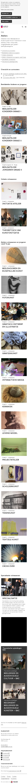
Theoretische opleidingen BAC (10, 61)
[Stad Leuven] (14, 782)
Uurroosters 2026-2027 (9, 77)
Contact (3, 776)
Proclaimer (14, 778)
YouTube (6, 757)
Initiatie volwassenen (7, 55)
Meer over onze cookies (7, 9)
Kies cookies (5, 21)
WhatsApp (6, 759)
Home (2, 32)
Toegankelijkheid (5, 778)
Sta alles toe (5, 13)
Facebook (6, 753)
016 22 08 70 (4, 745)
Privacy (9, 776)
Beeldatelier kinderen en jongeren (11, 53)
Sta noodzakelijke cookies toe (10, 17)
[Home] (4, 27)
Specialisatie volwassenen (8, 59)
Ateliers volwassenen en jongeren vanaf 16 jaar (14, 57)
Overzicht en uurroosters (8, 50)
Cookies (14, 776)
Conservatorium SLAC (14, 771)
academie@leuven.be (6, 746)
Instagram (6, 755)
